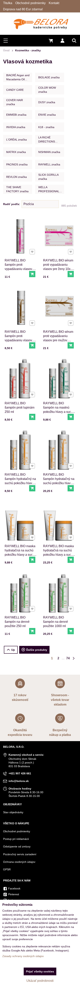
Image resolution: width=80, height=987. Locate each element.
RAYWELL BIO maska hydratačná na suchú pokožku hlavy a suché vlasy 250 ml (20, 552)
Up (13, 649)
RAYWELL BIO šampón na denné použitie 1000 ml (55, 622)
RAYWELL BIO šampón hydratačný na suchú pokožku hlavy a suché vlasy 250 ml (20, 481)
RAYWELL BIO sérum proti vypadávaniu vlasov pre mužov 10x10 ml (58, 338)
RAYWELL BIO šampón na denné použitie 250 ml (17, 622)
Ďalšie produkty (36, 649)
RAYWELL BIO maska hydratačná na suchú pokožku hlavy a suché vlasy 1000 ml (59, 552)
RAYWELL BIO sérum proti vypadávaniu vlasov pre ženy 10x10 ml (58, 267)
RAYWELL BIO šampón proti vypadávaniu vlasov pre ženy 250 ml (18, 267)
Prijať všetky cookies (40, 971)
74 (68, 658)
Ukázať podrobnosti (40, 980)
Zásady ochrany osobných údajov (23, 956)
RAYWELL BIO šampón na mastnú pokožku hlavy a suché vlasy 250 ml (59, 410)
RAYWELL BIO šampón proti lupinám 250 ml (19, 407)
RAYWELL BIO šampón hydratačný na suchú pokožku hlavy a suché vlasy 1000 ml (59, 481)
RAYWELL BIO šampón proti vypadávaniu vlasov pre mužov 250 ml (18, 338)
